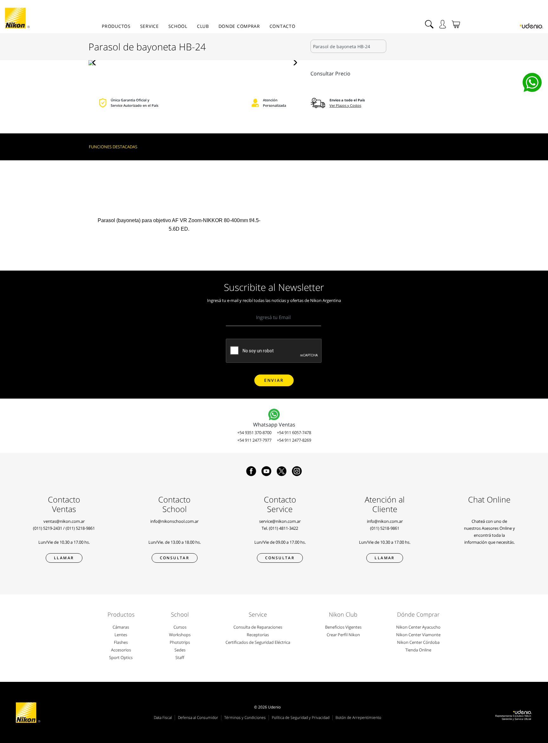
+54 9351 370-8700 (254, 432)
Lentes (120, 634)
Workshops (180, 634)
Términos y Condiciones (245, 717)
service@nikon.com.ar (280, 521)
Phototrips (180, 642)
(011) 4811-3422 (283, 528)
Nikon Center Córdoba (418, 642)
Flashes (121, 642)
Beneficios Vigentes (343, 627)
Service (149, 26)
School (177, 26)
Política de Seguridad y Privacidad (300, 717)
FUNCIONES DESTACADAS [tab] (113, 147)
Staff (179, 657)
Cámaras (121, 627)
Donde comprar (239, 26)
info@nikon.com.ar (385, 521)
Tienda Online (418, 650)
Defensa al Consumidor (198, 717)
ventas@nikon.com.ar (64, 521)
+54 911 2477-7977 (254, 440)
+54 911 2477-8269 (294, 440)
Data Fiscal (163, 717)
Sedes (180, 650)
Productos (116, 26)
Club (203, 26)
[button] (96, 63)
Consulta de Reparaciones (257, 627)
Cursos (179, 627)
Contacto (283, 26)
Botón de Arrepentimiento (358, 717)
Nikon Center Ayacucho (418, 627)
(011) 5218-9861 (80, 528)
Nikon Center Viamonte (418, 634)
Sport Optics (121, 657)
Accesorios (121, 650)
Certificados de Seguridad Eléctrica (257, 642)
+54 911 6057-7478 (294, 432)
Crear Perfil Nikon (343, 634)
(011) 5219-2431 (47, 528)
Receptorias (258, 634)
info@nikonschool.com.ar (174, 521)
